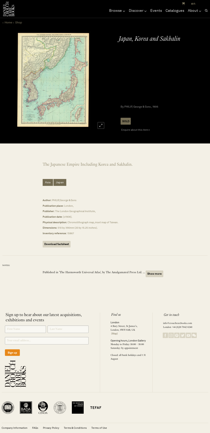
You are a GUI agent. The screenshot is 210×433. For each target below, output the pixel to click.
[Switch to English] (192, 3)
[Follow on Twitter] (182, 335)
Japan (60, 182)
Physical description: (55, 222)
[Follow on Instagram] (171, 335)
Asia (48, 182)
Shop (18, 22)
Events (156, 10)
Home (8, 22)
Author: (47, 200)
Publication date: (53, 216)
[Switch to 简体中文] (200, 3)
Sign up (12, 352)
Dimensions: (50, 227)
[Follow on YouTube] (188, 335)
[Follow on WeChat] (194, 335)
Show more (154, 273)
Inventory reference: (55, 233)
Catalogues (175, 10)
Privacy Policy (51, 427)
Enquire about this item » (135, 129)
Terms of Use (99, 427)
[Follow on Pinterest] (176, 335)
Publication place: (53, 205)
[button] (183, 3)
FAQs (35, 427)
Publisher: (48, 211)
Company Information (15, 427)
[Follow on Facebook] (165, 335)
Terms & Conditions (75, 427)
